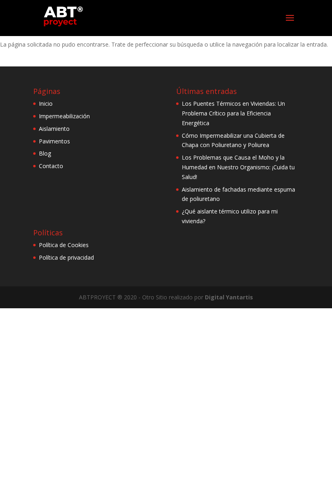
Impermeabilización (64, 116)
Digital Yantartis (229, 297)
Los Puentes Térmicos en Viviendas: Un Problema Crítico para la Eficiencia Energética (233, 113)
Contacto (51, 166)
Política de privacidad (66, 257)
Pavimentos (54, 141)
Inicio (46, 103)
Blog (45, 153)
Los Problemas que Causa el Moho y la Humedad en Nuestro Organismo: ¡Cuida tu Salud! (238, 167)
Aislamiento (54, 128)
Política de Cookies (64, 245)
